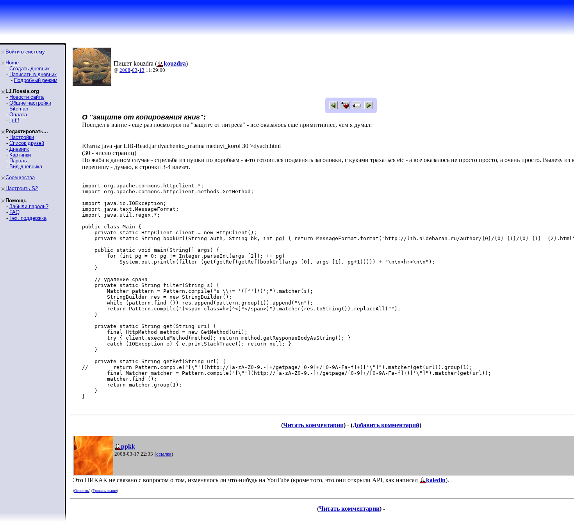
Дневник (19, 149)
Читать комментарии (313, 425)
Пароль (18, 161)
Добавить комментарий (386, 425)
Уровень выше (105, 490)
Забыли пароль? (28, 206)
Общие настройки (30, 103)
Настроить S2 (21, 188)
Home (12, 63)
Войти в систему (25, 52)
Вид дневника (25, 166)
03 (134, 70)
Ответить (81, 490)
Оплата (18, 115)
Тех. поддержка (27, 218)
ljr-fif (14, 120)
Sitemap (18, 109)
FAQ (14, 212)
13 (141, 70)
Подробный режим (35, 80)
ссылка (163, 454)
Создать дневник (29, 68)
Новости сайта (26, 97)
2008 (124, 70)
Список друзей (26, 143)
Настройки (21, 137)
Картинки (20, 155)
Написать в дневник (33, 74)
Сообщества (20, 177)
